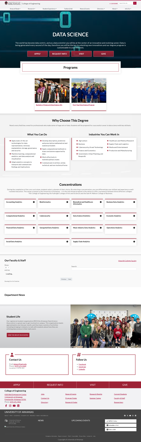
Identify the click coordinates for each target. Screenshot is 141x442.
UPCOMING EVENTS (80, 420)
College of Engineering (31, 3)
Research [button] (31, 9)
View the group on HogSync (18, 335)
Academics (17, 415)
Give (103, 54)
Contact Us (45, 398)
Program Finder (71, 398)
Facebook (82, 364)
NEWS (41, 420)
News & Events (85, 9)
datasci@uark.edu (20, 364)
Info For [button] (127, 9)
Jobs (42, 394)
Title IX (69, 436)
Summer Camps (95, 398)
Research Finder (71, 402)
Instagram (82, 367)
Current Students (120, 394)
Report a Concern (62, 436)
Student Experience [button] (49, 9)
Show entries (7, 267)
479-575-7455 (15, 402)
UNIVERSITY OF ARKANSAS (19, 412)
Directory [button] (100, 9)
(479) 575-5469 (20, 366)
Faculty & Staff (119, 398)
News (38, 415)
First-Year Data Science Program (83, 105)
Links (114, 3)
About (7, 415)
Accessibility (75, 436)
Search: (74, 266)
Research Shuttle (96, 394)
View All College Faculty (127, 261)
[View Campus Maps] (6, 422)
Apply (37, 54)
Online (113, 421)
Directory (44, 402)
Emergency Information (51, 436)
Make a (112, 429)
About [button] (114, 9)
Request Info (59, 54)
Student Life (25, 415)
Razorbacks (44, 415)
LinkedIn (82, 369)
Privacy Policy (82, 436)
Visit (81, 54)
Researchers (118, 402)
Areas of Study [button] (14, 9)
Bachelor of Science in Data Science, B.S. (49, 105)
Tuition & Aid (68, 9)
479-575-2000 (12, 423)
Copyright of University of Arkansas (70, 440)
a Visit (114, 425)
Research (32, 415)
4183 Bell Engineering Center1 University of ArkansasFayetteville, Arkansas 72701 (15, 396)
